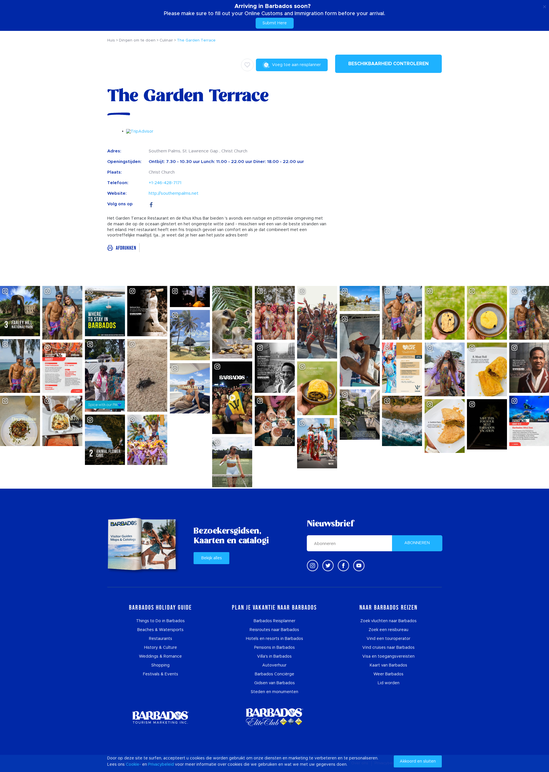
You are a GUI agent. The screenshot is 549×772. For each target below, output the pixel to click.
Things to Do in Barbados (160, 621)
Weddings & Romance (160, 656)
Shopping (160, 665)
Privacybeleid (161, 765)
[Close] (544, 5)
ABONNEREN (417, 543)
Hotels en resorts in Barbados (274, 639)
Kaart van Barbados (388, 665)
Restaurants (160, 639)
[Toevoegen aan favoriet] (247, 65)
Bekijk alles (211, 558)
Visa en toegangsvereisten (388, 656)
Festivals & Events (160, 674)
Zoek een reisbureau (388, 630)
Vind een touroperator (388, 639)
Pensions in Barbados (274, 648)
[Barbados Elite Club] (274, 717)
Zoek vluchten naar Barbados (388, 621)
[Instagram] (312, 565)
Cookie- (133, 765)
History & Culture (160, 648)
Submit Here (274, 23)
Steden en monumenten (274, 692)
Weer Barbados (388, 674)
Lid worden (388, 683)
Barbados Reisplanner (274, 621)
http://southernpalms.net (173, 193)
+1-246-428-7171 (165, 183)
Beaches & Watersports (160, 630)
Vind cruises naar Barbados (388, 648)
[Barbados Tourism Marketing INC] (160, 717)
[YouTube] (359, 565)
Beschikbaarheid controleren (388, 63)
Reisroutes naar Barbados (274, 630)
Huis (111, 40)
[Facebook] (151, 204)
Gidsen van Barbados (274, 683)
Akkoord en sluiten (418, 761)
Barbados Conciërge (274, 674)
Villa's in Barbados (274, 656)
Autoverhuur (274, 665)
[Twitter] (328, 565)
